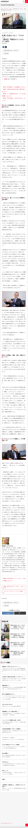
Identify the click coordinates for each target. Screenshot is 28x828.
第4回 (5, 79)
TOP (1, 8)
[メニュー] (26, 1)
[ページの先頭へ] (26, 825)
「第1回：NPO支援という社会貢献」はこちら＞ (14, 87)
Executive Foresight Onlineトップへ (6, 823)
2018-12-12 (4, 43)
